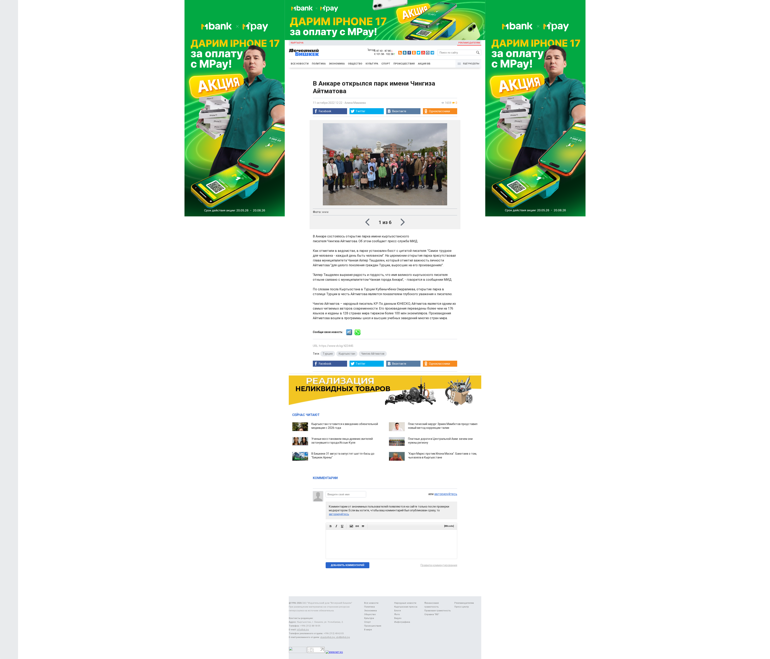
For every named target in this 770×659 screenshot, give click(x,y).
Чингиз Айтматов (372, 353)
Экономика (337, 63)
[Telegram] (432, 52)
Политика (319, 63)
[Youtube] (423, 52)
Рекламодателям (469, 42)
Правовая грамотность (437, 610)
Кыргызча (297, 42)
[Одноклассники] (414, 52)
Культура (372, 63)
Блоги (397, 610)
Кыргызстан (347, 353)
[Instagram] (428, 52)
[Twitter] (418, 52)
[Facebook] (409, 52)
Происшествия (404, 63)
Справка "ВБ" (431, 614)
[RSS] (400, 52)
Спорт (385, 63)
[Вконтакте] (404, 52)
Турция (328, 353)
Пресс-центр (461, 607)
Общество (355, 63)
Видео (397, 618)
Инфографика (402, 622)
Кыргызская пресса (405, 607)
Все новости (300, 63)
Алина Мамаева (355, 102)
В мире (368, 629)
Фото (397, 614)
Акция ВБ (424, 63)
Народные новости (405, 603)
